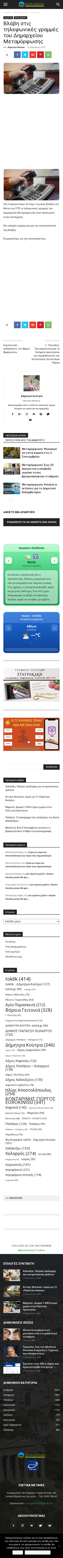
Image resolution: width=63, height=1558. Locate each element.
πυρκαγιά (11, 1180)
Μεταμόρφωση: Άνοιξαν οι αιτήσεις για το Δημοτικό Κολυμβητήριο (39, 488)
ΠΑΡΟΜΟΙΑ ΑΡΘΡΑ (15, 435)
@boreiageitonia (31, 1250)
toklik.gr (13, 989)
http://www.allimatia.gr (31, 401)
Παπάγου (37, 1124)
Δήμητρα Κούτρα (16, 47)
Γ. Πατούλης (13, 1015)
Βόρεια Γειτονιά (28, 1010)
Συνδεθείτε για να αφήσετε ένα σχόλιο (31, 522)
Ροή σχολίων (12, 951)
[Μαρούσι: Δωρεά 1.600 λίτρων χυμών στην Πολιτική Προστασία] (11, 1307)
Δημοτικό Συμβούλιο (19, 1084)
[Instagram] (28, 414)
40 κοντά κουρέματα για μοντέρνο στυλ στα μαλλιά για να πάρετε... (40, 1333)
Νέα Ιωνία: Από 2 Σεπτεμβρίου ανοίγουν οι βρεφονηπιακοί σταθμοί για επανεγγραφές (28, 829)
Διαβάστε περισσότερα (37, 1552)
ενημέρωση (12, 1159)
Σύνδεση (10, 941)
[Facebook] (14, 414)
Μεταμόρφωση (20, 12)
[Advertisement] (31, 134)
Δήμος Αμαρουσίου (31, 1050)
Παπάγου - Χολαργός (16, 1129)
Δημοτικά (35, 12)
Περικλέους (14, 1134)
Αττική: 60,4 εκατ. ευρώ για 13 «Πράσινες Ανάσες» (27, 798)
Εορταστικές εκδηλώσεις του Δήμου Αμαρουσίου (16, 349)
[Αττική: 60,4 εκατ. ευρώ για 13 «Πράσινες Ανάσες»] (11, 1291)
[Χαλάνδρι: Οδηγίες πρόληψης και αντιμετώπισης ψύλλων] (11, 1275)
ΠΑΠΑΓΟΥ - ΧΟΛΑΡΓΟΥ (34, 1118)
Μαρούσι (35, 1113)
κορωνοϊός (17, 1164)
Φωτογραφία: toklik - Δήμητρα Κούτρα (30, 1141)
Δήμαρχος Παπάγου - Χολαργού (24, 1039)
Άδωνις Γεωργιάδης (19, 999)
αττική (44, 1154)
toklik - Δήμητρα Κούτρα (27, 984)
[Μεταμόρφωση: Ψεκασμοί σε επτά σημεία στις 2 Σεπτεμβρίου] (11, 453)
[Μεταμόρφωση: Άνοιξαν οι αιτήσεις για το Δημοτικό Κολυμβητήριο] (11, 488)
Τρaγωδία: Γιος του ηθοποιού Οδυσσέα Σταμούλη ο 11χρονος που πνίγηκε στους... (40, 1350)
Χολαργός (20, 1153)
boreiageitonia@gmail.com (38, 1503)
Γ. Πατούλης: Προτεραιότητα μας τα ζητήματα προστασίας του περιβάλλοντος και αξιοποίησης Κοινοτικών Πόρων (46, 354)
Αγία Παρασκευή (25, 1005)
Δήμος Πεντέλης (17, 1074)
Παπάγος (16, 1123)
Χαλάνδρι (17, 1148)
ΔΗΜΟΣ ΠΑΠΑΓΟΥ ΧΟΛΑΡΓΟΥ (28, 1032)
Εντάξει (18, 1552)
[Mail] (35, 414)
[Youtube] (31, 420)
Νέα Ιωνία (12, 1118)
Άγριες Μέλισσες (17, 994)
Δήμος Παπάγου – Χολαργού (27, 1067)
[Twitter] (49, 414)
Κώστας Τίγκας (15, 1113)
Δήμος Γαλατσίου (15, 1055)
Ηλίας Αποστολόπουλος (28, 1091)
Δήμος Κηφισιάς (20, 1061)
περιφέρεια (17, 1169)
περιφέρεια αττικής (23, 1175)
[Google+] (21, 414)
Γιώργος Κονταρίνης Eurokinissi (24, 1020)
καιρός (28, 1159)
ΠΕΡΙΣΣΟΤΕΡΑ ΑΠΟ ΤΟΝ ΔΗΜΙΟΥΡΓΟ (25, 440)
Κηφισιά (15, 1107)
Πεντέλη (36, 1129)
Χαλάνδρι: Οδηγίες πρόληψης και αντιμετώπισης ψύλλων (32, 788)
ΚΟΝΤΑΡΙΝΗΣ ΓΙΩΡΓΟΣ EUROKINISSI (30, 1100)
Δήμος (10, 1050)
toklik (18, 979)
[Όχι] (58, 1546)
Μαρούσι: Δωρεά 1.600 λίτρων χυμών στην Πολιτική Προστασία (28, 809)
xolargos (29, 989)
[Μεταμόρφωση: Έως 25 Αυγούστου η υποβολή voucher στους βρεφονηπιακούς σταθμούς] (11, 469)
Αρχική (6, 12)
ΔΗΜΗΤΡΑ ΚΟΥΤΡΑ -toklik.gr (26, 1025)
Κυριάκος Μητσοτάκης (41, 1108)
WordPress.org (13, 956)
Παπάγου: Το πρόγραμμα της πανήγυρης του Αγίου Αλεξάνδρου (32, 819)
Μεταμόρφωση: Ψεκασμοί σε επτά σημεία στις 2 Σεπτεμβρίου (39, 452)
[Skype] (42, 414)
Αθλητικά (8, 492)
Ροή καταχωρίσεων (15, 946)
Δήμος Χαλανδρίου (24, 1079)
